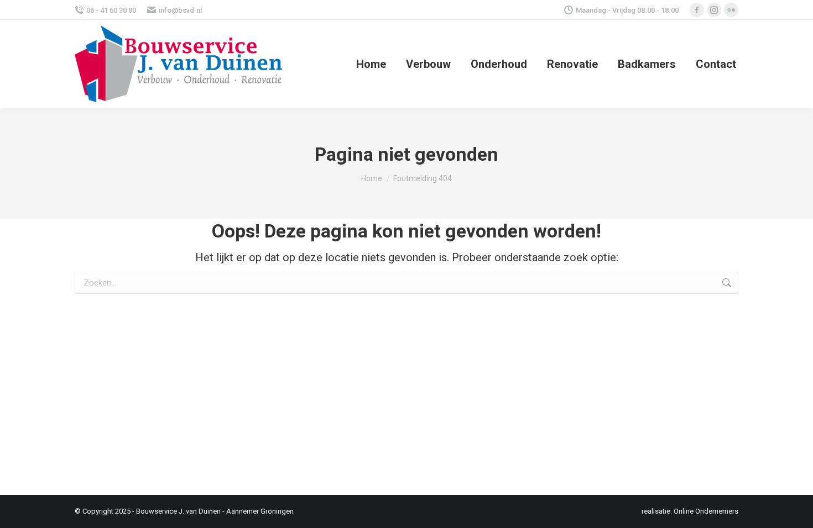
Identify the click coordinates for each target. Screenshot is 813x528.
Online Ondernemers (706, 511)
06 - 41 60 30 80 (111, 10)
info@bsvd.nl (180, 10)
